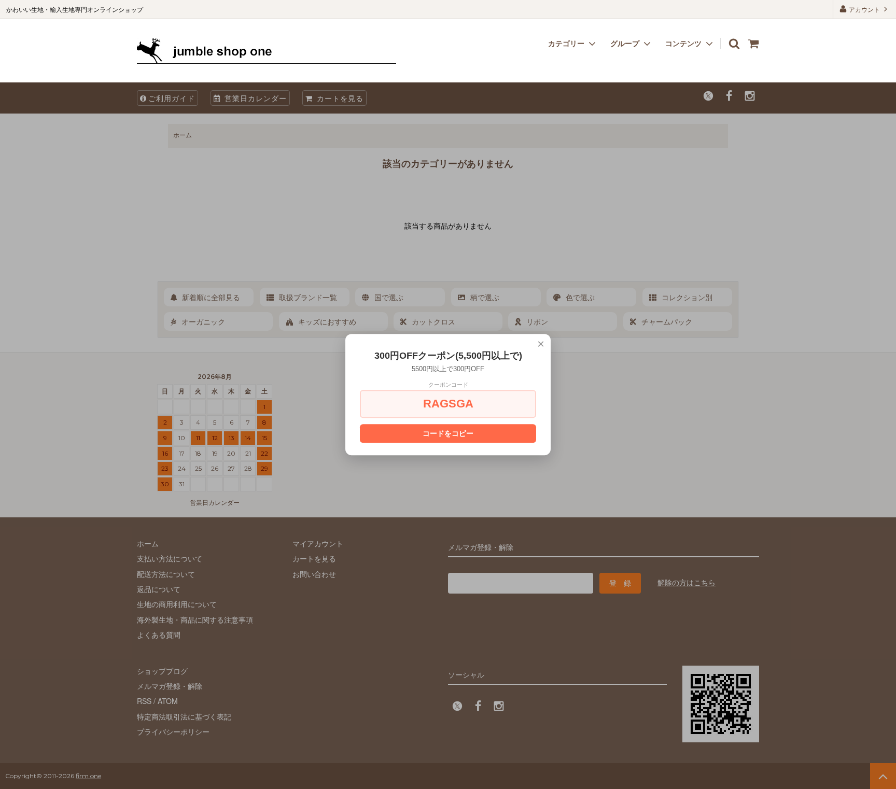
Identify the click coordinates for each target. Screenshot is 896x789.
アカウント (864, 9)
